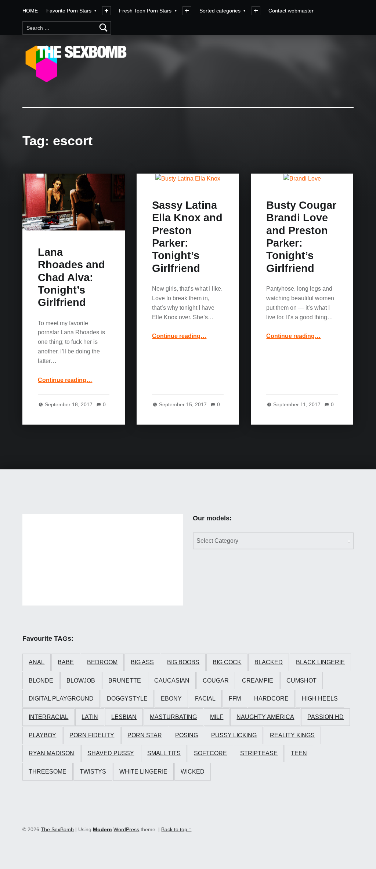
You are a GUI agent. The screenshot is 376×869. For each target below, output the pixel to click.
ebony (171, 698)
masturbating (173, 717)
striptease (259, 753)
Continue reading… (65, 380)
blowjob (80, 680)
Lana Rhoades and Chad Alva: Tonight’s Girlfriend (71, 277)
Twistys (93, 771)
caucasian (171, 680)
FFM (235, 698)
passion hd (325, 717)
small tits (164, 753)
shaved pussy (110, 753)
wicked (193, 771)
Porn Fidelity (91, 735)
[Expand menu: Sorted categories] (256, 10)
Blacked (268, 662)
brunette (124, 680)
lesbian (124, 717)
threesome (47, 771)
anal (36, 662)
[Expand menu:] (186, 10)
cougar (216, 680)
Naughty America (265, 717)
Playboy (42, 735)
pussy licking (234, 735)
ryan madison (51, 753)
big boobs (183, 662)
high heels (320, 698)
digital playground (61, 698)
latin (90, 717)
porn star (144, 735)
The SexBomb (57, 829)
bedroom (102, 662)
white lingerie (143, 771)
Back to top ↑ (176, 829)
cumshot (301, 680)
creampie (257, 680)
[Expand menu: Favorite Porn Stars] (106, 10)
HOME (30, 11)
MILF (216, 717)
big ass (142, 662)
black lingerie (320, 662)
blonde (41, 680)
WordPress (126, 829)
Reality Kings (292, 735)
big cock (227, 662)
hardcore (271, 698)
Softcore (210, 753)
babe (66, 662)
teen (299, 753)
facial (205, 698)
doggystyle (127, 698)
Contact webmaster (291, 11)
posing (186, 735)
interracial (48, 717)
